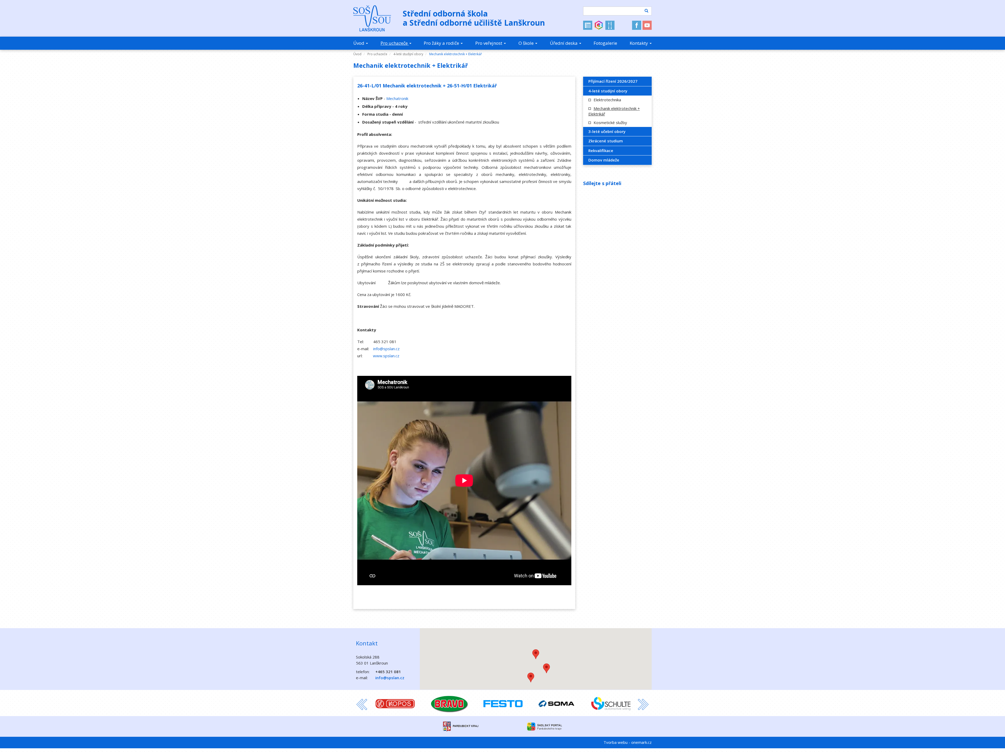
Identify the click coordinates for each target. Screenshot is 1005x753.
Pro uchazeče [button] (395, 43)
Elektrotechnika (607, 99)
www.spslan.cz (386, 355)
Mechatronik (397, 98)
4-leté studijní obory (408, 54)
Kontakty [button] (639, 43)
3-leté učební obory (607, 131)
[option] (395, 703)
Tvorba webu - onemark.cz (628, 742)
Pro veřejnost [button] (489, 43)
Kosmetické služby (610, 122)
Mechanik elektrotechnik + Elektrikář (455, 54)
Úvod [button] (359, 43)
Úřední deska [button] (564, 43)
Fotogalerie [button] (605, 43)
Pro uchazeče (377, 54)
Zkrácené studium (605, 140)
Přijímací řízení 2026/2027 (613, 81)
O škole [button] (526, 43)
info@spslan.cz (386, 348)
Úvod (357, 54)
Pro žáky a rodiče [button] (442, 43)
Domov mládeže (603, 160)
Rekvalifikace (600, 150)
